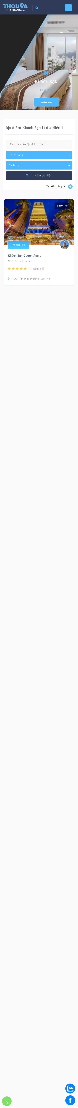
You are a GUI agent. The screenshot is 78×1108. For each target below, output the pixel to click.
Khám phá (46, 102)
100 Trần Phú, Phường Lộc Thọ (31, 279)
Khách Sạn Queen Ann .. (24, 255)
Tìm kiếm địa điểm (40, 175)
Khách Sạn (19, 245)
